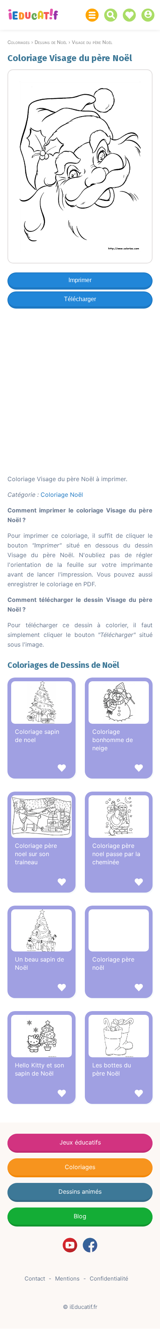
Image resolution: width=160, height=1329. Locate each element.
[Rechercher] (112, 15)
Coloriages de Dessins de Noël (63, 665)
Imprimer (80, 280)
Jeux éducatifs (80, 1142)
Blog (80, 1216)
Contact (35, 1278)
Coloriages (80, 1167)
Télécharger (80, 299)
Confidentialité (109, 1278)
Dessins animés (80, 1191)
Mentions (67, 1278)
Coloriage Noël (62, 494)
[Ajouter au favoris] (41, 769)
